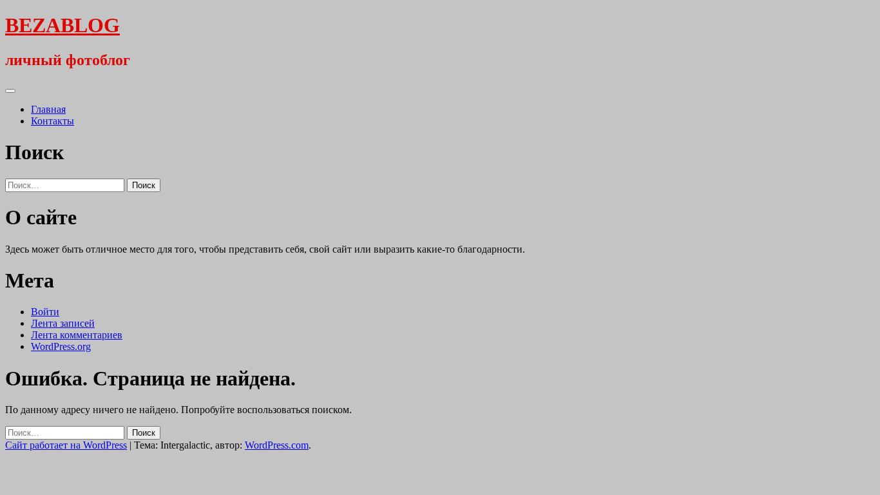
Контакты (52, 120)
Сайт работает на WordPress (66, 445)
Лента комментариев (76, 334)
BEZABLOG (62, 25)
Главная (48, 109)
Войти (45, 311)
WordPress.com (277, 445)
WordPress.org (61, 346)
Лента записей (63, 323)
